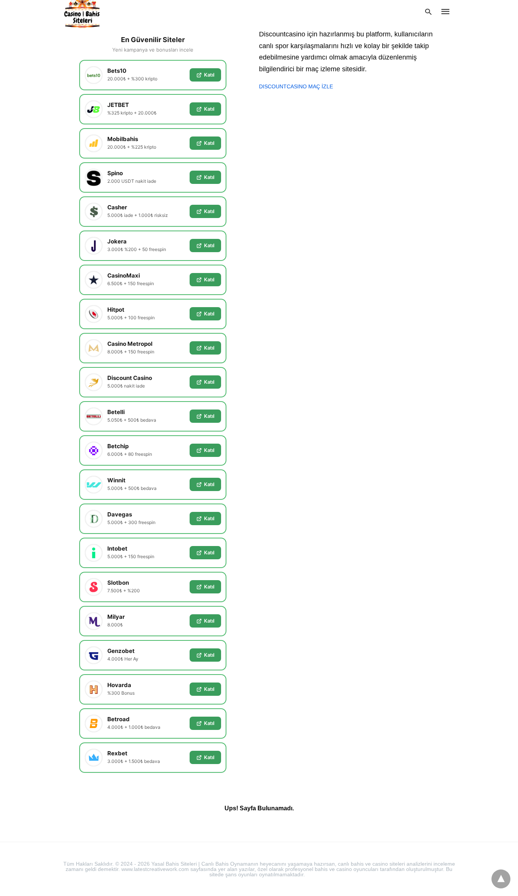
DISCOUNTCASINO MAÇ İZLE (296, 86)
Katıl (209, 75)
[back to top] (500, 878)
